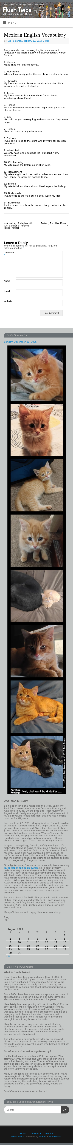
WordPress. (55, 1136)
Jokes (46, 40)
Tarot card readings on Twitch (21, 867)
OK (63, 1109)
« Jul (8, 955)
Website (7, 301)
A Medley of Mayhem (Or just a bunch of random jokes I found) (18, 225)
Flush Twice (17, 1136)
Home (23, 1133)
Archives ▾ (35, 1133)
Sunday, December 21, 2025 (20, 341)
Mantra (42, 1136)
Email (7, 291)
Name (7, 281)
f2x (9, 40)
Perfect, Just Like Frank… (55, 224)
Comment (7, 253)
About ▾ (49, 1133)
